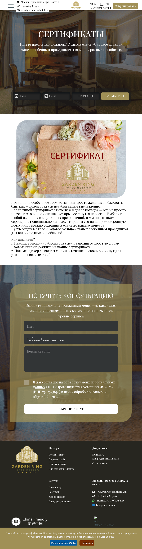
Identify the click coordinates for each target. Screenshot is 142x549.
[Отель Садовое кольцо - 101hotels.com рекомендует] (79, 522)
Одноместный (57, 464)
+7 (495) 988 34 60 (31, 6)
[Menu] (11, 6)
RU (101, 4)
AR (91, 4)
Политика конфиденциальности (105, 456)
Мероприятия (57, 496)
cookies (43, 533)
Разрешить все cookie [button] (63, 543)
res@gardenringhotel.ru (34, 10)
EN (107, 4)
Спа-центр (55, 487)
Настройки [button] (87, 543)
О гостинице (100, 463)
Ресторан (54, 492)
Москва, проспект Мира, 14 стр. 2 (39, 2)
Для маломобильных (61, 469)
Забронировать (125, 6)
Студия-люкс (57, 454)
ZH (96, 4)
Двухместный (57, 459)
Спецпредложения (60, 501)
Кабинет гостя (101, 8)
